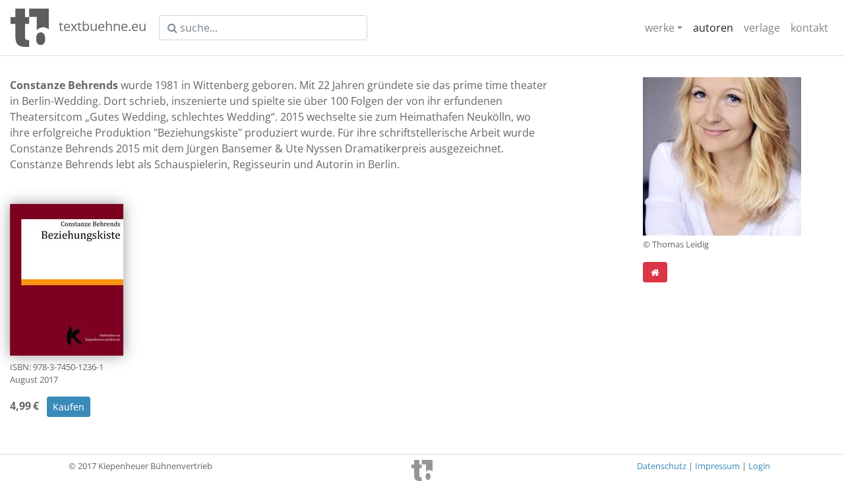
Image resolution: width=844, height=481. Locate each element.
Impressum (717, 466)
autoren (713, 27)
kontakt (809, 27)
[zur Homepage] (655, 272)
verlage (762, 27)
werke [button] (660, 27)
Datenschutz (661, 466)
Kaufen (68, 407)
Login (759, 466)
